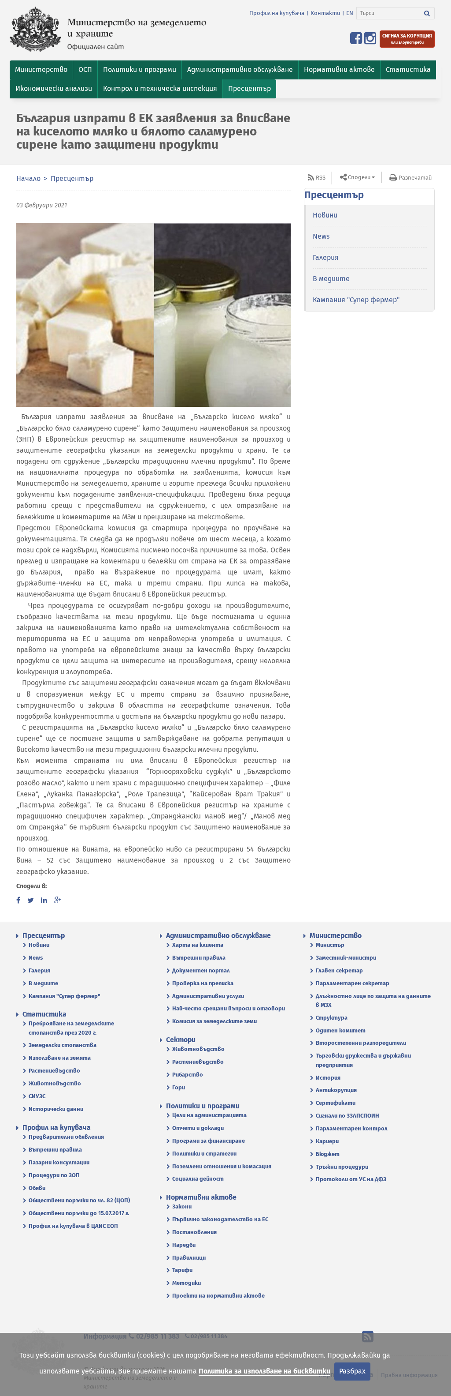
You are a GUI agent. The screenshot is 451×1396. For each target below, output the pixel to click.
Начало (28, 178)
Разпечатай (415, 177)
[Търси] (427, 13)
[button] (41, 69)
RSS (320, 177)
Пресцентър (72, 178)
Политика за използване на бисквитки (264, 1371)
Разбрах (352, 1371)
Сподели (359, 177)
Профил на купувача (276, 13)
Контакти (325, 13)
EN (349, 13)
